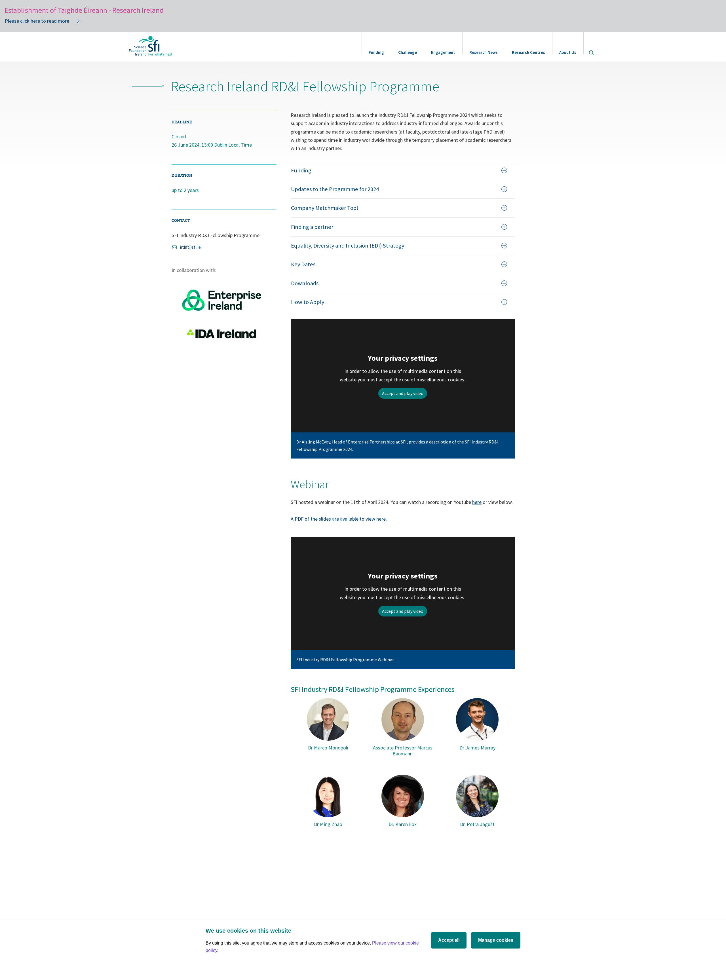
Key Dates (303, 264)
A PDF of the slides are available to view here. (339, 519)
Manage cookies (495, 940)
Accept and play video (402, 393)
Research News (483, 52)
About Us (567, 52)
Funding (376, 52)
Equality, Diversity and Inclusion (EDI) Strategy (347, 245)
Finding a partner (312, 227)
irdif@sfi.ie (190, 247)
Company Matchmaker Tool (324, 208)
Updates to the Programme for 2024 (335, 189)
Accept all (448, 940)
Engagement (443, 52)
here (477, 502)
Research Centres (528, 52)
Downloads (304, 283)
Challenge (407, 52)
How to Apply (307, 302)
